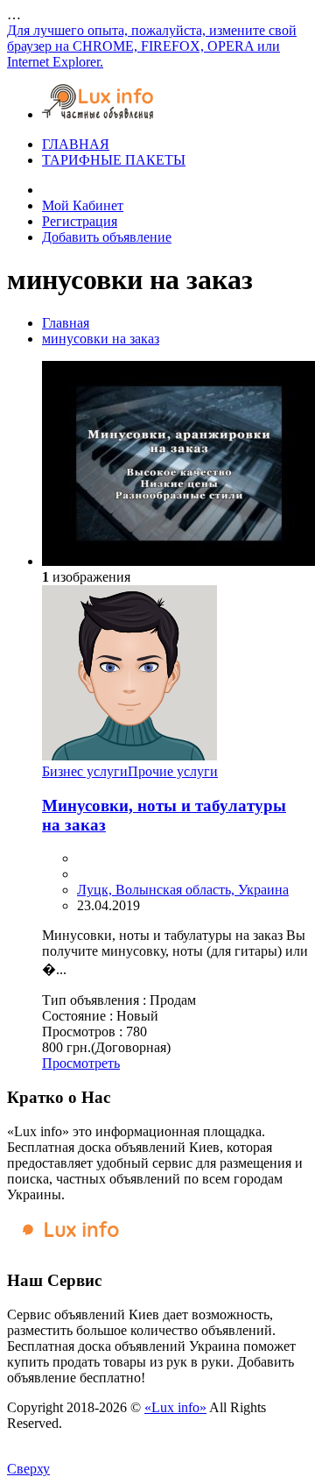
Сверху (28, 1468)
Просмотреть (81, 1063)
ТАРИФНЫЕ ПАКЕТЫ (114, 159)
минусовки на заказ (100, 338)
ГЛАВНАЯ (75, 144)
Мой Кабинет (82, 205)
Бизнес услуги (85, 771)
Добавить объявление (107, 237)
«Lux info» (175, 1407)
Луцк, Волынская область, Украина (183, 889)
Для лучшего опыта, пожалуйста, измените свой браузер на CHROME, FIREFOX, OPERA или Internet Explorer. (152, 46)
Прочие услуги (173, 771)
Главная (65, 322)
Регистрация (79, 221)
